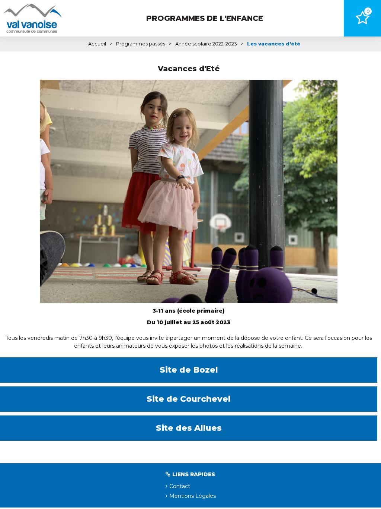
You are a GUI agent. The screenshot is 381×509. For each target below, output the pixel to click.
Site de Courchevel (189, 399)
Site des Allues (189, 428)
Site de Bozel (189, 370)
